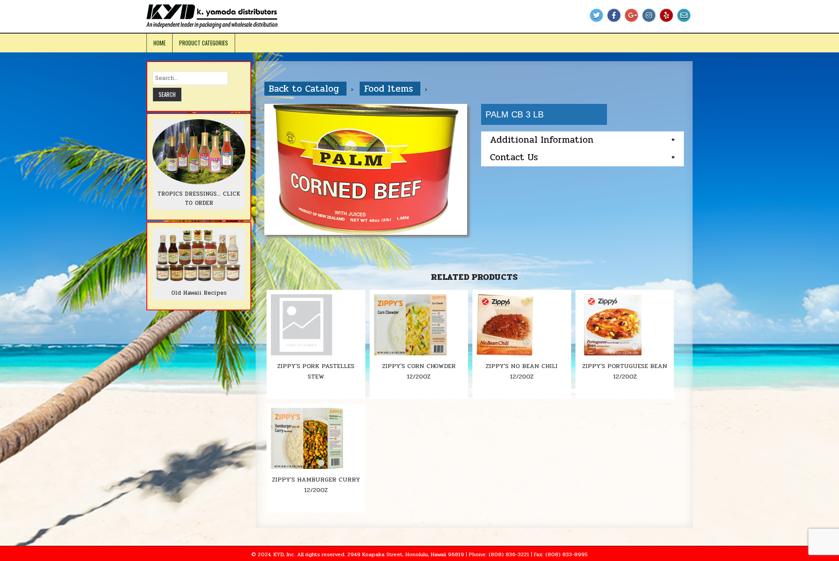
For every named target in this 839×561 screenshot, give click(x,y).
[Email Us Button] (683, 15)
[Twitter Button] (596, 15)
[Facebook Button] (614, 15)
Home (159, 42)
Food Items (390, 89)
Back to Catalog (305, 89)
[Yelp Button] (666, 15)
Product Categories (203, 42)
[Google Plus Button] (631, 15)
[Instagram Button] (648, 15)
